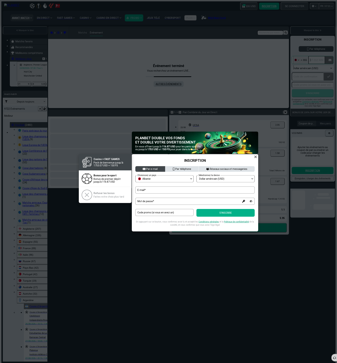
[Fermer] (255, 156)
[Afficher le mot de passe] (251, 201)
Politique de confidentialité (236, 222)
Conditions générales (209, 222)
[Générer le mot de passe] (243, 201)
